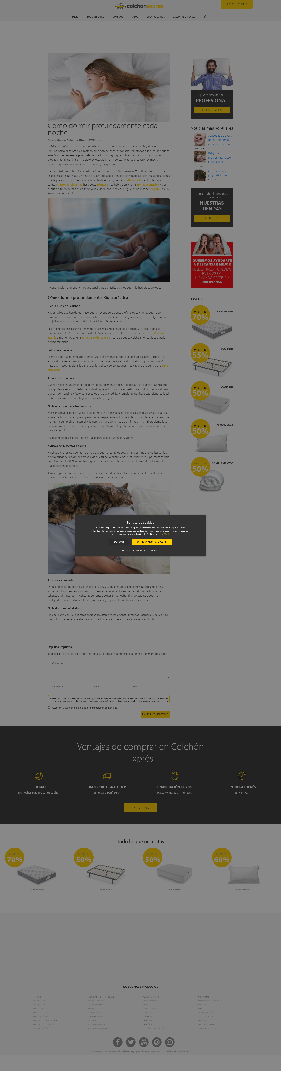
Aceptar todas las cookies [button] (152, 542)
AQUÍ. (166, 534)
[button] (140, 550)
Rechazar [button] (119, 542)
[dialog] (140, 535)
